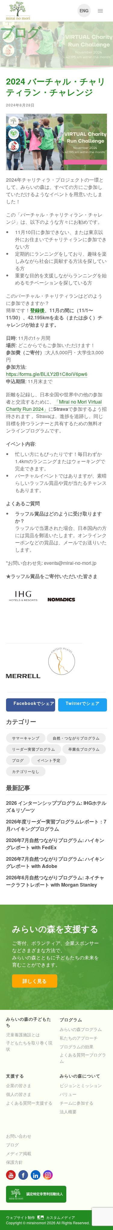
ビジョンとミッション (81, 1085)
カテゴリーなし (25, 771)
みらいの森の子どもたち (28, 1022)
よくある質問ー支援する (29, 1103)
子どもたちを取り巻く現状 (29, 1046)
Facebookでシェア (34, 703)
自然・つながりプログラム (76, 738)
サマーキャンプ (25, 738)
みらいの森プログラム (81, 1029)
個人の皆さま (18, 1094)
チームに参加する (76, 1103)
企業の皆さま (18, 1085)
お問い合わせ (18, 1136)
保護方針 (14, 1162)
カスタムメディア (60, 1217)
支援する (15, 1076)
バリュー (68, 1094)
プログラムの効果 (76, 1047)
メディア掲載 (18, 1153)
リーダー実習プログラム (33, 749)
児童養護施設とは (23, 1035)
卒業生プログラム (84, 749)
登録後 (37, 310)
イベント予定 (49, 760)
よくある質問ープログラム (83, 1058)
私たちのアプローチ (79, 1038)
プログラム (71, 1019)
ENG (84, 11)
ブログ (18, 760)
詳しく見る (35, 980)
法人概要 (68, 1112)
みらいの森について (80, 1076)
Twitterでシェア (83, 703)
